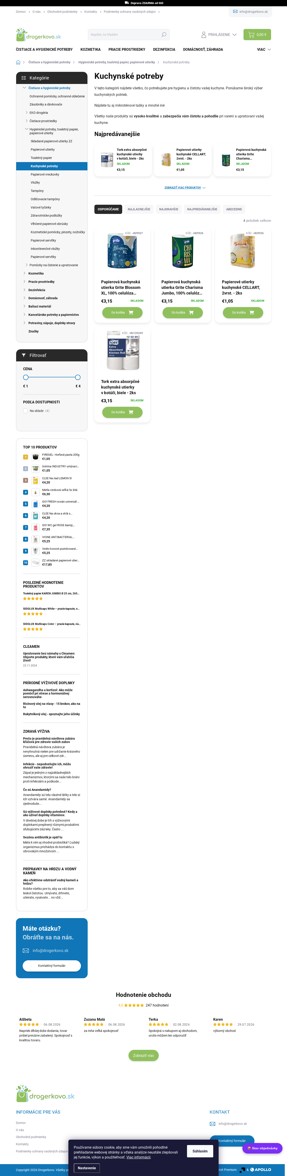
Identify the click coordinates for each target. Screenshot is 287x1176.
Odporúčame (108, 209)
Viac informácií (138, 1157)
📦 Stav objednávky (262, 1148)
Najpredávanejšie (202, 209)
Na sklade (39, 411)
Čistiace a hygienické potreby (49, 88)
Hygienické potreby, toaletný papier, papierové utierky (54, 131)
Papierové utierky (43, 149)
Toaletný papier (41, 158)
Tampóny (37, 191)
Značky (33, 331)
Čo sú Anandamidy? (37, 789)
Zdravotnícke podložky (46, 215)
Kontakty (90, 11)
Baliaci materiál (39, 306)
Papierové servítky (43, 240)
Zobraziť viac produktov (183, 187)
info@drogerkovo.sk (50, 950)
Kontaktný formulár (51, 965)
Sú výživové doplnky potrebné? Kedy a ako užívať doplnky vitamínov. (50, 813)
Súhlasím (200, 1151)
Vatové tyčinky (41, 207)
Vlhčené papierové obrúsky (49, 224)
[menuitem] (46, 49)
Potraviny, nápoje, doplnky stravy (51, 323)
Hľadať (164, 34)
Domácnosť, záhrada (43, 298)
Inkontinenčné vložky (45, 249)
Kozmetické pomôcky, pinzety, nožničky (58, 232)
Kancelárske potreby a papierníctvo (53, 315)
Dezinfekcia (36, 290)
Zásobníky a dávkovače (46, 104)
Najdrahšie (168, 209)
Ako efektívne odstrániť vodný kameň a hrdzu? (50, 881)
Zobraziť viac (143, 1055)
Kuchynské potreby (44, 166)
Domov (21, 11)
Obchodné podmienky (62, 11)
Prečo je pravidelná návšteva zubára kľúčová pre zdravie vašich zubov (49, 740)
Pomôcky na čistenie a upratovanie (54, 265)
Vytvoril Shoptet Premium (219, 1170)
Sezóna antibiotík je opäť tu (42, 837)
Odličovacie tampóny (45, 199)
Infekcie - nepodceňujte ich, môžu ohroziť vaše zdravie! (47, 765)
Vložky (35, 182)
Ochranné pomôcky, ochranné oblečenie (57, 96)
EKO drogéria (39, 112)
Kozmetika (36, 273)
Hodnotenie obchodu (143, 994)
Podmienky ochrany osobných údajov (130, 11)
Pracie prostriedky (41, 282)
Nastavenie (87, 1168)
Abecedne (234, 209)
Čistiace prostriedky (43, 121)
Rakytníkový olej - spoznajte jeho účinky (51, 714)
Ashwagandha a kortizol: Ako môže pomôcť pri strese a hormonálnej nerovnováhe (48, 693)
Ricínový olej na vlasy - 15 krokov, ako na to (51, 705)
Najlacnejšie (139, 209)
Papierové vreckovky (45, 174)
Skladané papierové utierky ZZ (51, 141)
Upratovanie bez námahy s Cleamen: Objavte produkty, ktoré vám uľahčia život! (49, 657)
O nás (37, 11)
